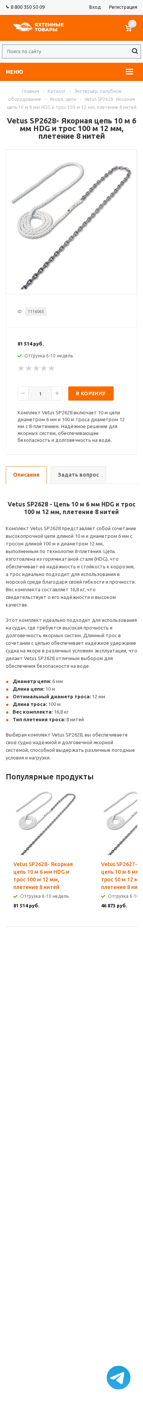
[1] (21, 368)
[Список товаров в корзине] (132, 32)
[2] (29, 368)
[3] (36, 368)
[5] (52, 368)
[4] (44, 368)
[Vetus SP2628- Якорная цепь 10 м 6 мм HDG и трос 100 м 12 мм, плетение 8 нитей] (72, 287)
